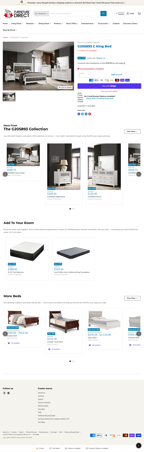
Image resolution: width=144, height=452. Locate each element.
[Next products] (138, 174)
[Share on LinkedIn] (86, 114)
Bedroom (30, 23)
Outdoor (116, 23)
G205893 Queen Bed (15, 173)
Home (5, 23)
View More (131, 131)
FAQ (39, 412)
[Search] (103, 13)
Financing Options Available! (91, 69)
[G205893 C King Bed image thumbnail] (9, 96)
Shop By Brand (9, 30)
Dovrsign (41, 409)
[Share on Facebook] (79, 114)
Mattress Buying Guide (46, 416)
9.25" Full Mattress (16, 272)
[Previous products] (5, 174)
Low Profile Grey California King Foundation (72, 272)
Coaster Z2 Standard (88, 50)
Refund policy (43, 406)
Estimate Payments (105, 98)
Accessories (103, 23)
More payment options (109, 91)
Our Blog (41, 422)
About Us (41, 393)
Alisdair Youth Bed (54, 342)
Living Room (16, 23)
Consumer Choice (130, 23)
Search (40, 399)
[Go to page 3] (73, 208)
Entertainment (87, 23)
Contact (41, 396)
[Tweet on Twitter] (82, 114)
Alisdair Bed (12, 336)
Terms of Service (44, 402)
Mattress (58, 23)
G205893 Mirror (94, 196)
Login (132, 13)
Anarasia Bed (133, 337)
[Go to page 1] (70, 209)
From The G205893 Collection (89, 43)
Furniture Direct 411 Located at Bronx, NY (53, 419)
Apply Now (91, 98)
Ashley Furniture (12, 338)
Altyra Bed (92, 337)
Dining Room (44, 23)
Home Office (71, 23)
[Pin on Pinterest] (89, 114)
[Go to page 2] (72, 208)
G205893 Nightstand (56, 196)
